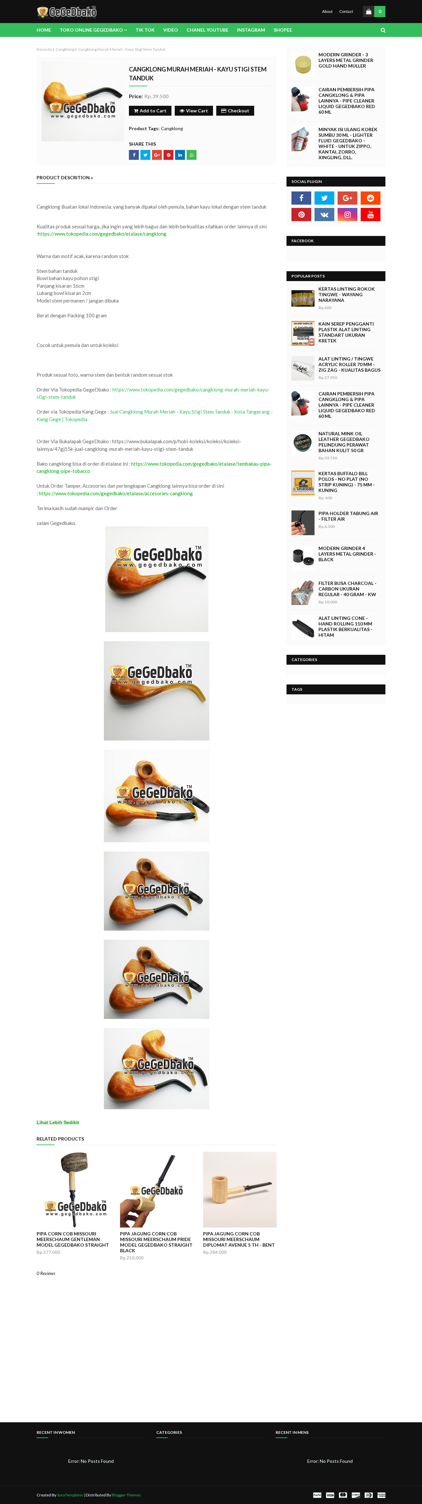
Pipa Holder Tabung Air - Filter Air (348, 516)
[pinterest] (301, 214)
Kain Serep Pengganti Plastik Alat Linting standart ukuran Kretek (346, 332)
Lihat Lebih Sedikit (58, 1122)
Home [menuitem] (44, 30)
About (327, 11)
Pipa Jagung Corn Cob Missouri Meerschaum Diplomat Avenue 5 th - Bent (239, 1239)
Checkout (238, 110)
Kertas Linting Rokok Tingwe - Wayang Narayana (346, 294)
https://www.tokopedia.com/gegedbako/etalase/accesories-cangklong (116, 493)
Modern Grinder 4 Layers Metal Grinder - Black (347, 553)
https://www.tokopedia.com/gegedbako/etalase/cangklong (102, 234)
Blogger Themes (126, 1494)
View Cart (197, 110)
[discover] (355, 1495)
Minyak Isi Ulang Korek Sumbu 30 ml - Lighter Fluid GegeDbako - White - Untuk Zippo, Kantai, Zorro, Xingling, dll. (347, 143)
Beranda (44, 49)
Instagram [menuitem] (251, 30)
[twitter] (324, 198)
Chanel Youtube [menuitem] (207, 30)
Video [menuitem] (170, 30)
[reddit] (370, 198)
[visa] (330, 1495)
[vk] (324, 214)
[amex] (380, 1495)
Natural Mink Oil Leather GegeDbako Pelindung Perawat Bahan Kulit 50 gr (344, 442)
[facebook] (301, 198)
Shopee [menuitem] (283, 30)
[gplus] (347, 198)
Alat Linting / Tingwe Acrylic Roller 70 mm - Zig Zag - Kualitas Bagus (349, 364)
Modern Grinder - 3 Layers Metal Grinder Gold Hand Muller (345, 60)
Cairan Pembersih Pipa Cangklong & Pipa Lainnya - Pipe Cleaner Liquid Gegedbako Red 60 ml (346, 101)
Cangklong (65, 49)
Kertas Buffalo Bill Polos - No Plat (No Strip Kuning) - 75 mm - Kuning (346, 482)
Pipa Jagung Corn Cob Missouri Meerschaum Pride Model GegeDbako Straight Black (156, 1242)
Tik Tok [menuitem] (145, 30)
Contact (346, 11)
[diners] (368, 1495)
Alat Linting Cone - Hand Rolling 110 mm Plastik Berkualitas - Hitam (345, 626)
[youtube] (370, 214)
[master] (342, 1495)
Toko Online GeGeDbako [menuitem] (91, 30)
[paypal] (317, 1495)
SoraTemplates (70, 1494)
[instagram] (347, 214)
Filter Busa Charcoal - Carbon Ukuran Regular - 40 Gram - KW (347, 588)
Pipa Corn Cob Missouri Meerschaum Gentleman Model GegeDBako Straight (73, 1239)
